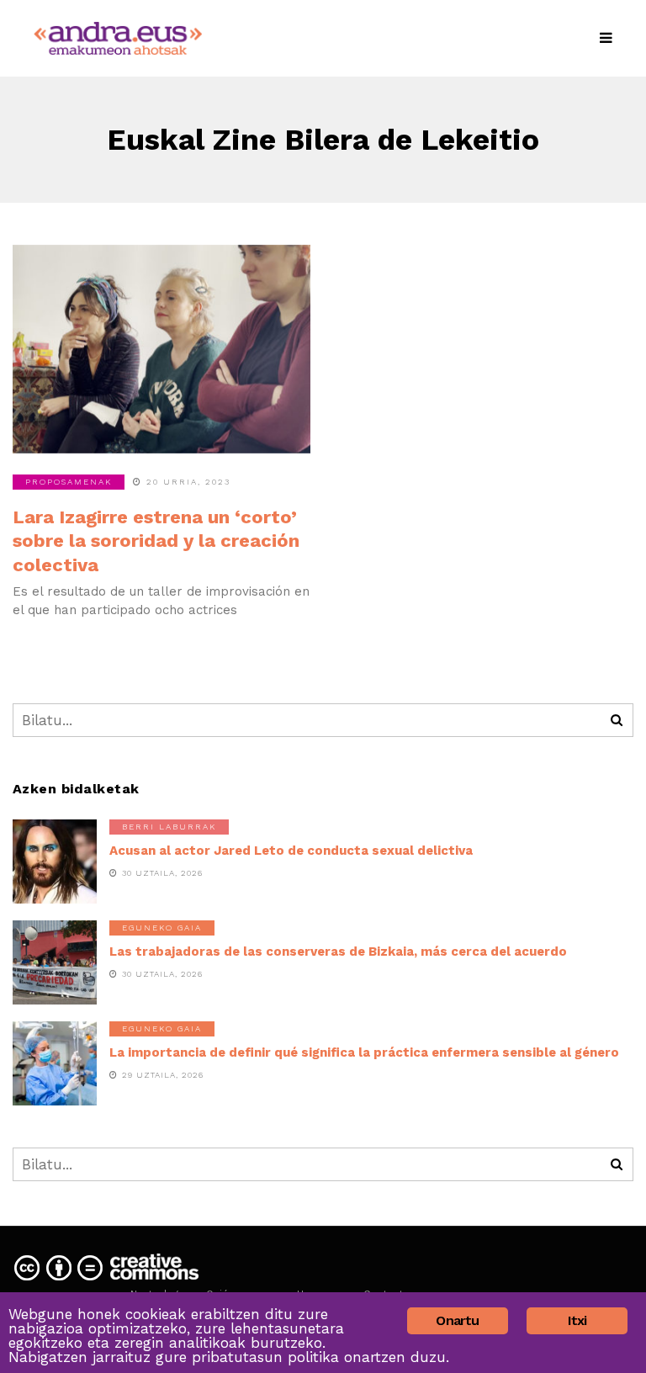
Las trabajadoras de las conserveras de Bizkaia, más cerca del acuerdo (338, 951)
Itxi (577, 1320)
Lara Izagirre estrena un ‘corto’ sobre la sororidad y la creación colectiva (156, 540)
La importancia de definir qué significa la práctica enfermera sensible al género (364, 1052)
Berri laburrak (169, 826)
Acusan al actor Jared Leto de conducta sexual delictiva (291, 850)
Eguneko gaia (162, 927)
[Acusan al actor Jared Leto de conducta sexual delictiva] (55, 861)
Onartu (457, 1320)
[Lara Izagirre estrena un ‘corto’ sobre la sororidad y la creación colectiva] (161, 349)
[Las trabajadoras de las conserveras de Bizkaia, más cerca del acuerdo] (55, 962)
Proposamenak (68, 481)
